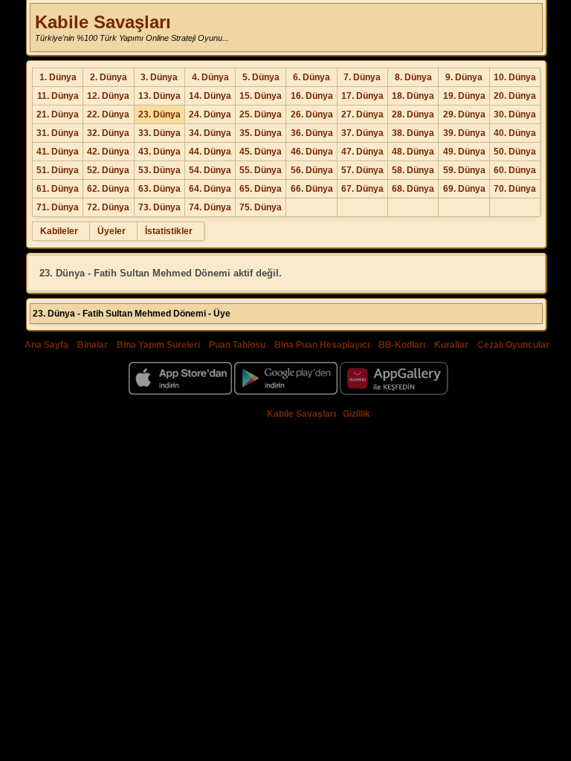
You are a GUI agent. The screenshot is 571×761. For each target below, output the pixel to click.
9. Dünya (464, 77)
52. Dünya (108, 170)
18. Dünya (413, 96)
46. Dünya (312, 151)
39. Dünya (464, 133)
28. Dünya (413, 114)
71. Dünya (57, 207)
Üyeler (111, 231)
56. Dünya (312, 170)
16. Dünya (312, 96)
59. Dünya (464, 170)
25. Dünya (260, 114)
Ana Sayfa (46, 345)
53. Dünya (159, 170)
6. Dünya (311, 77)
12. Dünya (108, 96)
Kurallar (451, 345)
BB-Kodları (401, 345)
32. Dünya (108, 133)
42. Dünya (108, 151)
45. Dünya (260, 151)
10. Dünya (515, 77)
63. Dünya (159, 189)
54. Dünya (210, 170)
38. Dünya (413, 133)
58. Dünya (413, 170)
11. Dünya (58, 96)
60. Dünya (515, 170)
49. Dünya (464, 151)
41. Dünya (57, 151)
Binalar (92, 345)
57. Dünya (362, 170)
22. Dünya (108, 114)
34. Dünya (210, 133)
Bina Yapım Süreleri (158, 345)
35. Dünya (260, 133)
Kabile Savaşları (103, 22)
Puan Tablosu (237, 345)
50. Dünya (515, 151)
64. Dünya (210, 189)
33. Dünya (159, 133)
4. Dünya (210, 77)
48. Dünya (413, 151)
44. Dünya (210, 151)
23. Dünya (159, 114)
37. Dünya (362, 133)
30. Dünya (515, 114)
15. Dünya (260, 96)
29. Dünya (464, 114)
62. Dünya (108, 189)
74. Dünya (210, 207)
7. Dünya (362, 77)
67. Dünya (362, 189)
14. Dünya (210, 96)
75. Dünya (260, 207)
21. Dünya (57, 114)
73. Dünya (159, 207)
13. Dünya (159, 96)
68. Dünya (413, 189)
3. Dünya (159, 77)
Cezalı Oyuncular (513, 345)
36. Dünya (312, 133)
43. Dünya (159, 151)
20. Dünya (515, 96)
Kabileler (59, 231)
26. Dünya (312, 114)
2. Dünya (108, 77)
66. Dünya (312, 189)
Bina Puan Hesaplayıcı (322, 345)
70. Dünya (515, 189)
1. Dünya (58, 77)
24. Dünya (210, 114)
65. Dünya (260, 189)
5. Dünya (261, 77)
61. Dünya (57, 189)
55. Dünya (260, 170)
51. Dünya (57, 170)
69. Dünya (464, 189)
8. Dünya (413, 77)
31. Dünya (57, 133)
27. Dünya (362, 114)
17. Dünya (362, 96)
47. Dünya (362, 151)
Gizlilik (356, 414)
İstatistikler (169, 231)
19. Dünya (464, 96)
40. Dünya (515, 133)
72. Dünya (108, 207)
